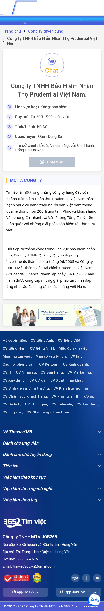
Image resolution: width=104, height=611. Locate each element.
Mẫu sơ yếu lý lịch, (51, 356)
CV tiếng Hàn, (14, 348)
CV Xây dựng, (14, 380)
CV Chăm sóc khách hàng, (25, 396)
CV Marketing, (79, 372)
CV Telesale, (62, 404)
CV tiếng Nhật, (42, 348)
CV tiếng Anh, (42, 340)
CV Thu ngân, (36, 404)
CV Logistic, (13, 412)
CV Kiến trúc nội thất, (71, 388)
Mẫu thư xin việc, (17, 356)
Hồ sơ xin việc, (15, 340)
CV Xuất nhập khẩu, (67, 380)
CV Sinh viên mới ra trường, (26, 388)
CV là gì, (77, 356)
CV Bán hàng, (52, 372)
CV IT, (7, 372)
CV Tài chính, (88, 404)
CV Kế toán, (49, 364)
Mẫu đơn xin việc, (74, 348)
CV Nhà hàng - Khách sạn (48, 412)
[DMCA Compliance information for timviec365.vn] (37, 578)
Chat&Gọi (55, 162)
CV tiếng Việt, (69, 340)
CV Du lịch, (12, 404)
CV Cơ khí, (38, 380)
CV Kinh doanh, (76, 364)
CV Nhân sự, (26, 372)
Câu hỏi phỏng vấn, (19, 364)
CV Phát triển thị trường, (73, 396)
